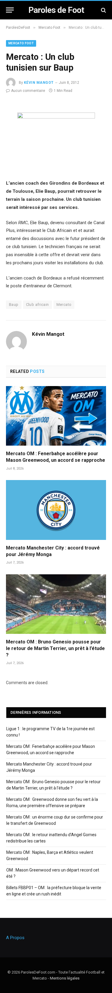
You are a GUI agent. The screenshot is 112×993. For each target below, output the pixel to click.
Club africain (37, 304)
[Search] (103, 10)
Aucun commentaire (28, 91)
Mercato (64, 304)
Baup (14, 304)
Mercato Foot (21, 43)
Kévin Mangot (39, 83)
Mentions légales (64, 978)
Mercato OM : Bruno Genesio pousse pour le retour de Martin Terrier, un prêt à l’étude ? (55, 648)
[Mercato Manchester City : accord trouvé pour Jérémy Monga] (56, 510)
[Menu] (10, 10)
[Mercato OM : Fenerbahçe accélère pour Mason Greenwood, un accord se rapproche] (56, 416)
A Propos (15, 937)
